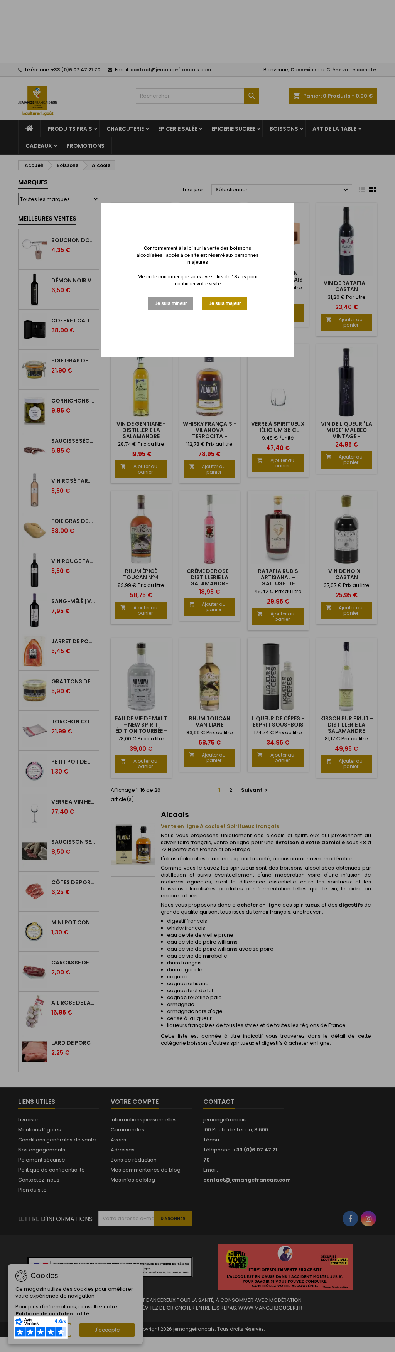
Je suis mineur (171, 303)
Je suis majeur (225, 303)
